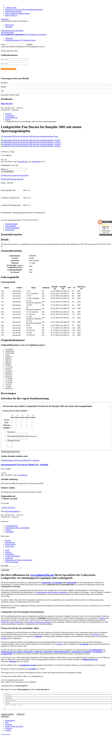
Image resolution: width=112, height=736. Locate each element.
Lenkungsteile (71, 582)
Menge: (3, 169)
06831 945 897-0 (11, 15)
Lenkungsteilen (6, 654)
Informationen (10, 542)
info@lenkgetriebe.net (12, 511)
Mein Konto (9, 25)
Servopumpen (57, 582)
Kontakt (8, 540)
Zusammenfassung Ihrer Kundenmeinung (22, 436)
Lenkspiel (37, 636)
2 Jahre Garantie (11, 7)
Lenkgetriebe (46, 582)
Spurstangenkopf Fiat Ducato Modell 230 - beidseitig (24, 464)
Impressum (9, 558)
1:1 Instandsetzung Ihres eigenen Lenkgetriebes (50, 592)
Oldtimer (102, 618)
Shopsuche (9, 38)
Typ (2, 91)
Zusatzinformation (11, 224)
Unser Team (9, 546)
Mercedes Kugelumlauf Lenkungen (38, 622)
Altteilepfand (36, 161)
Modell (3, 87)
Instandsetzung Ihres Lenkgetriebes (17, 528)
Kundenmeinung (13, 440)
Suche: (3, 44)
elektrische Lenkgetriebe (43, 652)
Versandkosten (22, 161)
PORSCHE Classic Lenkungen (12, 622)
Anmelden (8, 27)
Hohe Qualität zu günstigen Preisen (17, 13)
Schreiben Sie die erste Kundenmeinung (15, 175)
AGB (7, 550)
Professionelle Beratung (13, 11)
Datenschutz (9, 554)
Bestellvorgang (10, 544)
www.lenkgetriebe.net (42, 575)
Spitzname (11, 432)
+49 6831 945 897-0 (8, 508)
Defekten (4, 638)
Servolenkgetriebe (95, 650)
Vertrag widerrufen (11, 562)
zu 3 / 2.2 (4, 64)
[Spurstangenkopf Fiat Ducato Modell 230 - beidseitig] (20, 460)
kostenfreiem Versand (28, 665)
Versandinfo (9, 532)
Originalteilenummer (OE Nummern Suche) (20, 40)
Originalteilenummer (12, 228)
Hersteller (4, 83)
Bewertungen (10, 230)
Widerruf (8, 552)
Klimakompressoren (90, 659)
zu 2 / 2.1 (4, 59)
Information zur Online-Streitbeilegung (18, 560)
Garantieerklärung (11, 526)
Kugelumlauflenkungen (62, 652)
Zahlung (8, 530)
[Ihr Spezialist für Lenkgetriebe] (12, 30)
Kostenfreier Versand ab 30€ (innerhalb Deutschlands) (24, 9)
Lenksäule (59, 644)
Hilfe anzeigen (6, 74)
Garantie (32, 669)
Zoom (56, 136)
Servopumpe (84, 644)
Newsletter (4, 566)
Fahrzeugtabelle (10, 226)
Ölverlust (95, 634)
